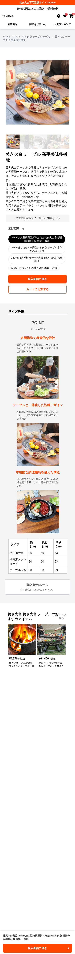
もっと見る (62, 616)
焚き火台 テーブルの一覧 (36, 36)
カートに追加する (37, 289)
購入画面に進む (37, 278)
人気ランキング (62, 24)
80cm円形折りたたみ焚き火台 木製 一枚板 (34, 267)
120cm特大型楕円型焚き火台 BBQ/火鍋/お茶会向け (36, 259)
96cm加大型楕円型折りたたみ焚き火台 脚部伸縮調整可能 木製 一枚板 (37, 239)
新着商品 (12, 24)
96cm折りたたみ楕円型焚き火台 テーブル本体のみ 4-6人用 (37, 249)
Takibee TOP (10, 36)
